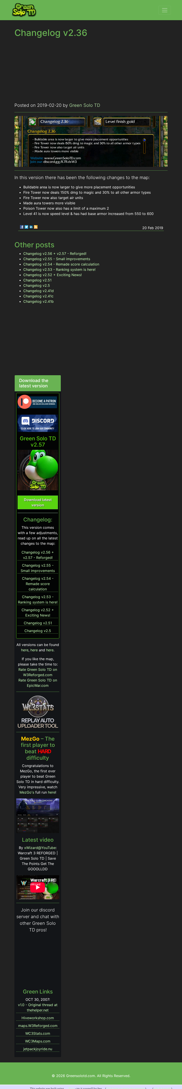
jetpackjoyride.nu (37, 1049)
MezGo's (27, 792)
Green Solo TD (84, 105)
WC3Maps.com (37, 1041)
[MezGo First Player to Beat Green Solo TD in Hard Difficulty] (37, 815)
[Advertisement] (91, 71)
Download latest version (38, 502)
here (24, 650)
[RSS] (36, 227)
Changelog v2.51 (37, 280)
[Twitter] (26, 227)
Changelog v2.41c (38, 296)
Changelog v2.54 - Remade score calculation (61, 264)
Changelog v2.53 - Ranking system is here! (59, 269)
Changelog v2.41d (38, 291)
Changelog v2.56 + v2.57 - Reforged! (54, 253)
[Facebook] (22, 227)
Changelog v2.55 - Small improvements (56, 259)
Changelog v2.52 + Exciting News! (52, 275)
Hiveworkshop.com (38, 1018)
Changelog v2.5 (36, 285)
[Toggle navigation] (164, 10)
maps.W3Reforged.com (37, 1025)
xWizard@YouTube (40, 847)
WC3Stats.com (37, 1033)
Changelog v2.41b (38, 301)
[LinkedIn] (31, 227)
